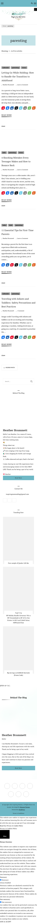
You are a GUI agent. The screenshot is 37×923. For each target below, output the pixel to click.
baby (4, 225)
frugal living (18, 613)
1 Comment (20, 311)
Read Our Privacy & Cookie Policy (11, 826)
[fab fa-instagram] (11, 3)
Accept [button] (32, 823)
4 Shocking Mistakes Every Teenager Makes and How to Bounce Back (15, 161)
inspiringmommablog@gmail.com (17, 494)
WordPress (22, 810)
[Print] (25, 108)
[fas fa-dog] (17, 3)
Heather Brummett (8, 85)
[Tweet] (16, 108)
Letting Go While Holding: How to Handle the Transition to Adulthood (17, 76)
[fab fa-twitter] (7, 3)
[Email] (20, 108)
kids (4, 153)
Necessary (5, 880)
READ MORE (6, 115)
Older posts (10, 367)
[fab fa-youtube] (9, 3)
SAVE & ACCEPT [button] (5, 922)
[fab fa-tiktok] (15, 3)
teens (24, 68)
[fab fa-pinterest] (13, 3)
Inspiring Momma (17, 805)
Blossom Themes (25, 807)
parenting (15, 68)
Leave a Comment (22, 85)
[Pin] (3, 108)
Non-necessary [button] (5, 899)
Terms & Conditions (18, 813)
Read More (18, 478)
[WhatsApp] (29, 108)
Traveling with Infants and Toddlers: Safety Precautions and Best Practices (18, 302)
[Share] (7, 108)
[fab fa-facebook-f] (5, 3)
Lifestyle (6, 68)
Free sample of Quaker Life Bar (18, 563)
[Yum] (33, 108)
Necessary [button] (3, 877)
